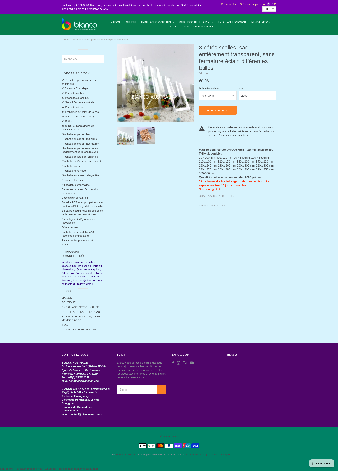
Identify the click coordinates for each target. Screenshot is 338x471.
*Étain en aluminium (73, 180)
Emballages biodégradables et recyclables (79, 221)
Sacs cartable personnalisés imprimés (78, 242)
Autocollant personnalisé (76, 184)
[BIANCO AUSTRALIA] (79, 24)
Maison (65, 39)
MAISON (115, 22)
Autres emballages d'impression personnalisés (80, 191)
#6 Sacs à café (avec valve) (78, 116)
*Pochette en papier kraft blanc (79, 138)
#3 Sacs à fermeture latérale (78, 102)
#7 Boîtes (67, 121)
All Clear (204, 72)
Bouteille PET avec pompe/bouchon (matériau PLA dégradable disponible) (83, 204)
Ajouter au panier (218, 110)
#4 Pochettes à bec (73, 107)
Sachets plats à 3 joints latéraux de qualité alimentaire (100, 39)
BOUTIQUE (130, 22)
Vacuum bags (217, 205)
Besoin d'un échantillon (75, 197)
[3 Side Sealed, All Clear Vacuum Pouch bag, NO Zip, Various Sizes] (126, 136)
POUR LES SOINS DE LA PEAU (195, 22)
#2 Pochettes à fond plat (75, 97)
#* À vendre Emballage (75, 88)
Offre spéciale (70, 227)
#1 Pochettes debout (73, 93)
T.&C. (171, 26)
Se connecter (228, 4)
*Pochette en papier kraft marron (80, 143)
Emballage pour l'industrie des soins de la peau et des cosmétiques (82, 212)
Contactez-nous (169, 436)
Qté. (241, 88)
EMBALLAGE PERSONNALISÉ (156, 22)
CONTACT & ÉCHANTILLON (196, 26)
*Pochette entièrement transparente (82, 161)
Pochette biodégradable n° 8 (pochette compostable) (78, 233)
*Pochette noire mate (74, 170)
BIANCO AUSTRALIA (126, 454)
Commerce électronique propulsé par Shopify (208, 454)
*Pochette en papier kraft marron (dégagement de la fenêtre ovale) (80, 150)
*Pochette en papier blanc (76, 134)
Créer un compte (249, 4)
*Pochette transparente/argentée (80, 175)
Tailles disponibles (209, 88)
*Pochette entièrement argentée (80, 156)
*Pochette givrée (71, 165)
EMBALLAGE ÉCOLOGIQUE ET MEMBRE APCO (243, 22)
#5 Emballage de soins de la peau (81, 111)
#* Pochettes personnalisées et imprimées (79, 82)
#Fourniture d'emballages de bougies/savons (78, 127)
